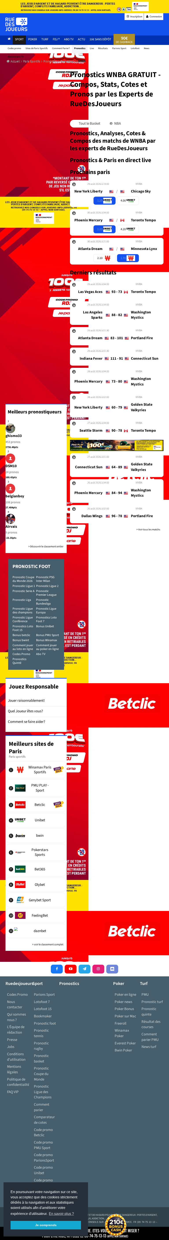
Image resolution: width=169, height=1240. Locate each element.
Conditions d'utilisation (16, 1056)
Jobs (10, 1046)
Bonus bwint (21, 640)
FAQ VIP (13, 1092)
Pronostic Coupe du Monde (41, 1074)
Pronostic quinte (148, 1011)
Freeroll (120, 1023)
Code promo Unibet (43, 1170)
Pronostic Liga (22, 600)
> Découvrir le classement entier (45, 546)
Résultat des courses (150, 1024)
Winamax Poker (122, 1033)
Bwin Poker (123, 1050)
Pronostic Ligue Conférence (23, 619)
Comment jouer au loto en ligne (23, 647)
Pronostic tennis (41, 1033)
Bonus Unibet (45, 626)
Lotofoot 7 (42, 1002)
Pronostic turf (152, 1002)
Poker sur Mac (125, 1016)
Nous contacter (14, 1004)
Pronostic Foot (31, 566)
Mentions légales (14, 1069)
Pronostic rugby (41, 1046)
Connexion (155, 17)
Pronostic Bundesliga (43, 602)
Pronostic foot (45, 1023)
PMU (145, 994)
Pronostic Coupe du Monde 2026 (23, 579)
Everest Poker (125, 1043)
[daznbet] (36, 931)
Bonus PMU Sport (47, 635)
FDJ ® (56, 39)
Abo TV (40, 654)
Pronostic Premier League (46, 593)
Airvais (11, 526)
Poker (32, 39)
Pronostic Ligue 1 (24, 586)
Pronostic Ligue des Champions (42, 1092)
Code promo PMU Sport (43, 1145)
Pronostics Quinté (19, 661)
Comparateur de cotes (44, 1119)
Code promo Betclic (43, 1132)
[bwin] (36, 835)
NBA (117, 123)
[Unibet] (36, 820)
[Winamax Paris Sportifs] (36, 770)
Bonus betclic (21, 635)
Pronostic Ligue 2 (47, 586)
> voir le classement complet (47, 944)
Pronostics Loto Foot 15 (23, 628)
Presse (12, 1039)
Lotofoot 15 (42, 1009)
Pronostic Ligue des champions (23, 611)
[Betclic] (36, 805)
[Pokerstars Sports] (36, 852)
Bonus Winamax (46, 640)
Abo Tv (68, 39)
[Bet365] (36, 869)
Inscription (136, 17)
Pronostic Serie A (24, 591)
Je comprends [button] (46, 1225)
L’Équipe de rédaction (15, 1029)
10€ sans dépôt (100, 39)
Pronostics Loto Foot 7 (46, 619)
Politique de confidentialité (18, 1082)
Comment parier (41, 1107)
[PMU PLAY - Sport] (36, 788)
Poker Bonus (124, 1009)
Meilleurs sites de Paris (31, 748)
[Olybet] (36, 884)
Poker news (123, 1002)
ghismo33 (14, 436)
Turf (44, 39)
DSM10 (11, 466)
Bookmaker (43, 1016)
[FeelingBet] (36, 915)
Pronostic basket (41, 1058)
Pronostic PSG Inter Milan (45, 579)
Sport (19, 39)
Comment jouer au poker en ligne (47, 647)
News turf (148, 1046)
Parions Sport (44, 994)
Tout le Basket (89, 123)
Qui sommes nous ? (16, 1017)
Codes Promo (21, 654)
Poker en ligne (125, 994)
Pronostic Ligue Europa (46, 611)
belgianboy (15, 496)
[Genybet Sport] (36, 900)
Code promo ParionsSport (44, 1157)
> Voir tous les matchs (148, 529)
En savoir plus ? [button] (61, 1214)
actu (81, 39)
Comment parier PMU (150, 1037)
